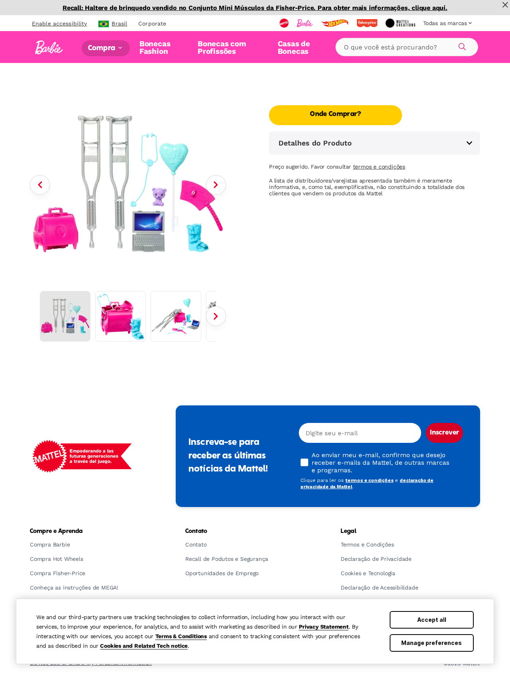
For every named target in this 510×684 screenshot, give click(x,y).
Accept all (431, 619)
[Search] (461, 45)
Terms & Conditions (181, 636)
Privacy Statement (324, 626)
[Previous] (40, 185)
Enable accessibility (59, 23)
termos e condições (379, 166)
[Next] (216, 185)
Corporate (152, 23)
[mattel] (285, 23)
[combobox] (406, 47)
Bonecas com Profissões (222, 47)
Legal (348, 531)
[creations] (401, 23)
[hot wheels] (335, 23)
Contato (196, 531)
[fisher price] (367, 23)
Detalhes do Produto (315, 143)
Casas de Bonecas (294, 47)
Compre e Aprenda (56, 531)
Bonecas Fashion (155, 47)
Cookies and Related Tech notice (144, 646)
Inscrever (444, 433)
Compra (102, 48)
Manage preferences (431, 642)
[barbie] (306, 23)
